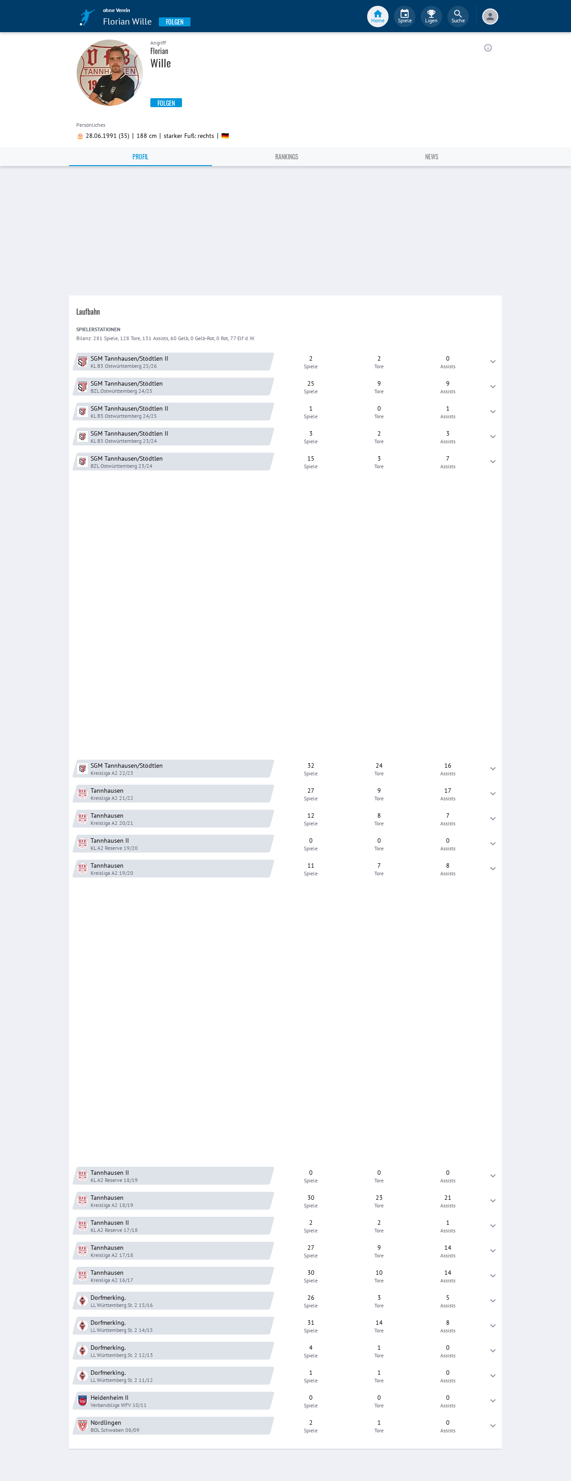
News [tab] (432, 156)
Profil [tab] (140, 156)
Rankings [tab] (286, 156)
